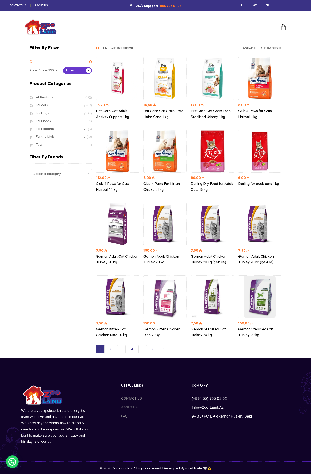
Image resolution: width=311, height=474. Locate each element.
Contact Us (18, 5)
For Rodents (45, 129)
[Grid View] (97, 48)
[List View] (105, 48)
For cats (42, 105)
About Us (41, 5)
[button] (12, 461)
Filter (70, 70)
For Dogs (42, 113)
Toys (39, 144)
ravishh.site (193, 468)
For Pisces (43, 121)
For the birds (45, 136)
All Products (44, 97)
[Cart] (283, 27)
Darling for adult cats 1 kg (258, 184)
